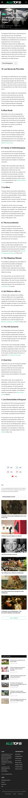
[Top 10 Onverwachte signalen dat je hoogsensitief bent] (5, 677)
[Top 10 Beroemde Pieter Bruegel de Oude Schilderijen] (14, 582)
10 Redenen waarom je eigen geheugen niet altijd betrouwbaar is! (18, 692)
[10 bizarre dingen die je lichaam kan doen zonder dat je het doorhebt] (5, 669)
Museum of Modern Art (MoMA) (10, 321)
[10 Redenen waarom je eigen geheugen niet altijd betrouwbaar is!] (5, 692)
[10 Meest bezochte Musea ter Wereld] (14, 527)
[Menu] (2, 2)
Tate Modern (5, 286)
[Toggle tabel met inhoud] (14, 63)
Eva (3, 25)
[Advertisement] (14, 449)
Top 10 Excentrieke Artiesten (9, 554)
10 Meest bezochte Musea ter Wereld (11, 536)
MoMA (3, 432)
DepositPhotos (9, 774)
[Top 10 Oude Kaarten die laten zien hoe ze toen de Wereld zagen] (5, 701)
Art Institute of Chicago (14, 355)
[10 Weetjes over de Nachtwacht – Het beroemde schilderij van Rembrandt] (14, 602)
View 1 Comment (14, 618)
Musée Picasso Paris (7, 143)
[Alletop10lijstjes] (14, 2)
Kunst (3, 14)
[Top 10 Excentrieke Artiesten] (14, 546)
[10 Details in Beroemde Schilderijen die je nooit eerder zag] (14, 507)
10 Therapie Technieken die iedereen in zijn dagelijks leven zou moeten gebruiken (18, 684)
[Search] (26, 2)
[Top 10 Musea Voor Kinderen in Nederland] (14, 564)
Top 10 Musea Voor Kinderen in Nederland (12, 573)
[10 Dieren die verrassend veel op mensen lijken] (5, 662)
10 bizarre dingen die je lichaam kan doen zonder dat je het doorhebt (17, 669)
